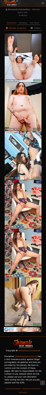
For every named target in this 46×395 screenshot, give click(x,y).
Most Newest (11, 23)
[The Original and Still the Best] (23, 331)
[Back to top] (42, 382)
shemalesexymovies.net (29, 350)
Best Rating (23, 23)
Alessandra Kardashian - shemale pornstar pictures (23, 389)
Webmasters (23, 392)
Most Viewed (34, 23)
